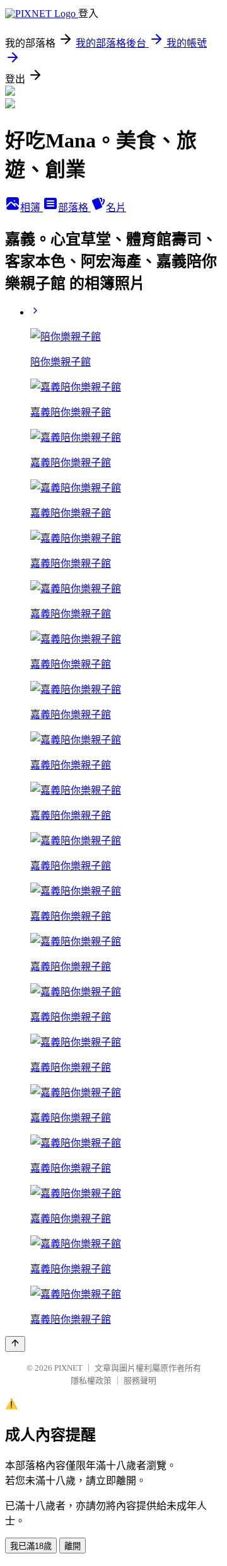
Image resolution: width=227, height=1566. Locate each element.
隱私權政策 (91, 1380)
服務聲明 (140, 1380)
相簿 (31, 207)
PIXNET (68, 1368)
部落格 (74, 207)
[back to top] (15, 1344)
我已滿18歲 (31, 1546)
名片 (116, 207)
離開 (72, 1546)
